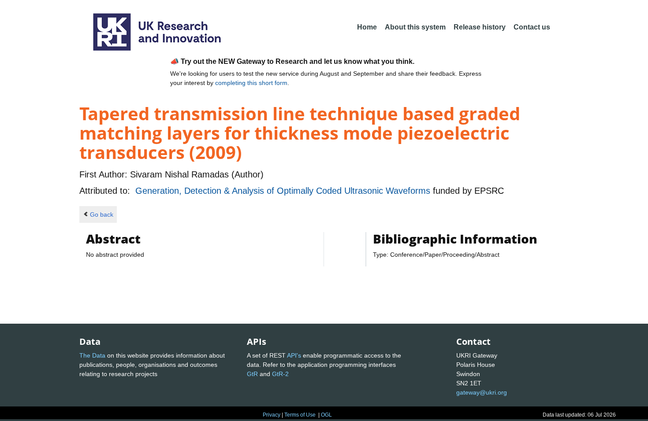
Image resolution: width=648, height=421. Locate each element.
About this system (415, 27)
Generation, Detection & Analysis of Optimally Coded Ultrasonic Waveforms (284, 191)
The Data (92, 355)
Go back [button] (101, 214)
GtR (252, 373)
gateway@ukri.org (481, 392)
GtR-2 (280, 373)
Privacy (271, 415)
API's (294, 355)
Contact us (532, 27)
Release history (480, 27)
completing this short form (251, 82)
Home (367, 27)
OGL (326, 415)
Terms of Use (300, 415)
